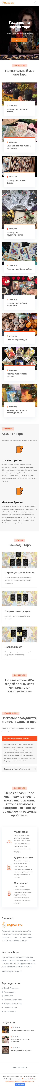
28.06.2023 (13, 177)
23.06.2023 (13, 370)
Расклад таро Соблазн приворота (17, 304)
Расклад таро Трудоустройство (15, 233)
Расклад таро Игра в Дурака (16, 181)
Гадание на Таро (10, 1007)
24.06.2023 (13, 336)
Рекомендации (9, 992)
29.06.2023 (13, 142)
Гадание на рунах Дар (17, 339)
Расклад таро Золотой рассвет (17, 375)
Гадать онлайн (19, 40)
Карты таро (8, 996)
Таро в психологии (11, 988)
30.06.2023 (13, 106)
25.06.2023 (13, 300)
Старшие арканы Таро (13, 1000)
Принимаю (20, 1084)
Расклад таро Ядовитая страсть (17, 110)
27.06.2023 (13, 229)
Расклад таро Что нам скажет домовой (17, 411)
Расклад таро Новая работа (19, 269)
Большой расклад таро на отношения (19, 147)
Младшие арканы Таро (13, 1004)
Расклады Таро (10, 1011)
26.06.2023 (13, 265)
